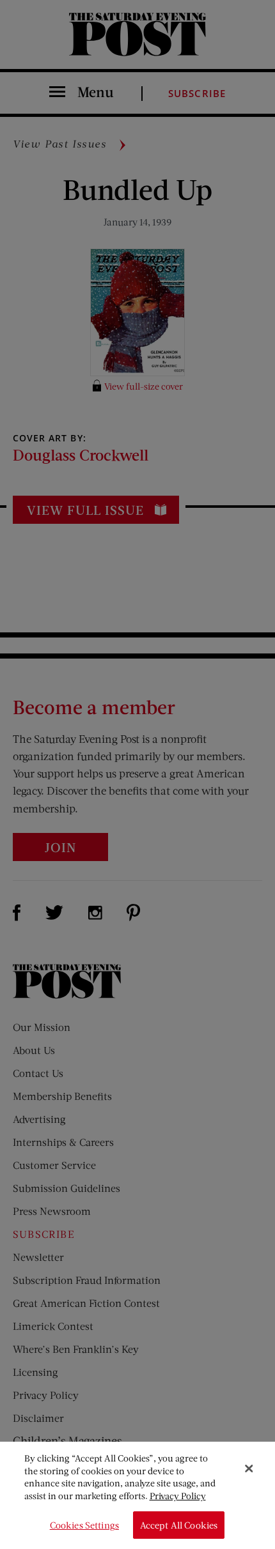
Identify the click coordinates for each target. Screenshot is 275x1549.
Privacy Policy (178, 1495)
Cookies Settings (84, 1525)
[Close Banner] (249, 1468)
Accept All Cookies (179, 1525)
